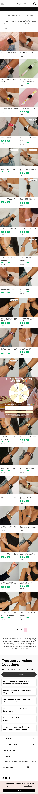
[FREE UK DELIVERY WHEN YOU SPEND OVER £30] (19, 9)
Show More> (24, 648)
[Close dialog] (36, 378)
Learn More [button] (28, 786)
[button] (19, 682)
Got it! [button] (19, 790)
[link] (19, 674)
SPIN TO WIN (19, 412)
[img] (24, 83)
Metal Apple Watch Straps (15, 22)
